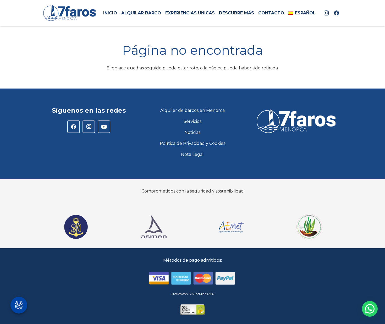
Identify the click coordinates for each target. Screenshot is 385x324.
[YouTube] (104, 126)
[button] (318, 13)
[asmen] (153, 227)
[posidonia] (309, 227)
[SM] (75, 227)
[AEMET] (231, 227)
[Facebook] (336, 13)
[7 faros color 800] (69, 13)
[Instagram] (326, 13)
